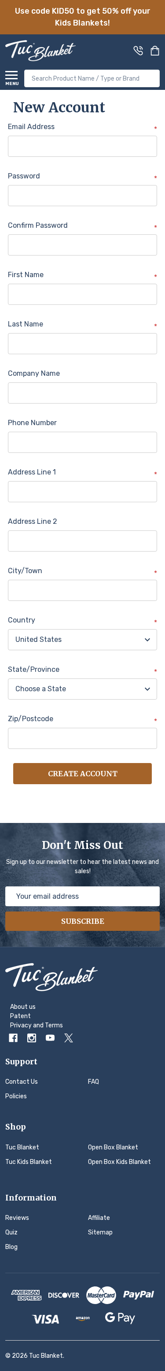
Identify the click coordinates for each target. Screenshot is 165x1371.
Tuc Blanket (22, 1147)
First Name (82, 275)
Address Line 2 (32, 521)
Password (82, 177)
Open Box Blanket (113, 1147)
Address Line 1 (82, 473)
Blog (11, 1247)
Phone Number (32, 423)
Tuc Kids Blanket (28, 1162)
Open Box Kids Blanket (119, 1162)
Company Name (34, 373)
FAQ (93, 1082)
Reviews (17, 1218)
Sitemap (100, 1232)
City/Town (82, 571)
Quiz (11, 1232)
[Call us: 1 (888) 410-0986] (138, 50)
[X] (69, 1038)
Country (82, 621)
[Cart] (156, 50)
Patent (20, 1016)
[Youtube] (50, 1038)
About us (23, 1007)
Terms (54, 1025)
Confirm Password (82, 226)
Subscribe (82, 921)
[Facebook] (13, 1038)
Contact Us (21, 1082)
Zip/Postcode (82, 719)
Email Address (82, 127)
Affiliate (99, 1218)
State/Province (82, 670)
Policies (16, 1096)
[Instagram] (32, 1038)
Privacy (21, 1025)
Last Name (82, 325)
